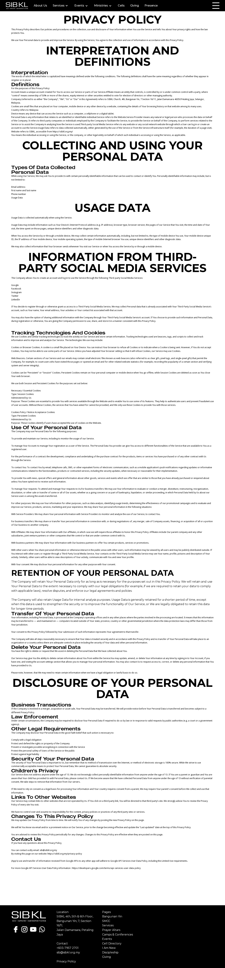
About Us (40, 5)
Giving (134, 5)
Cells (121, 5)
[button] (61, 5)
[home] (17, 5)
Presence (151, 5)
